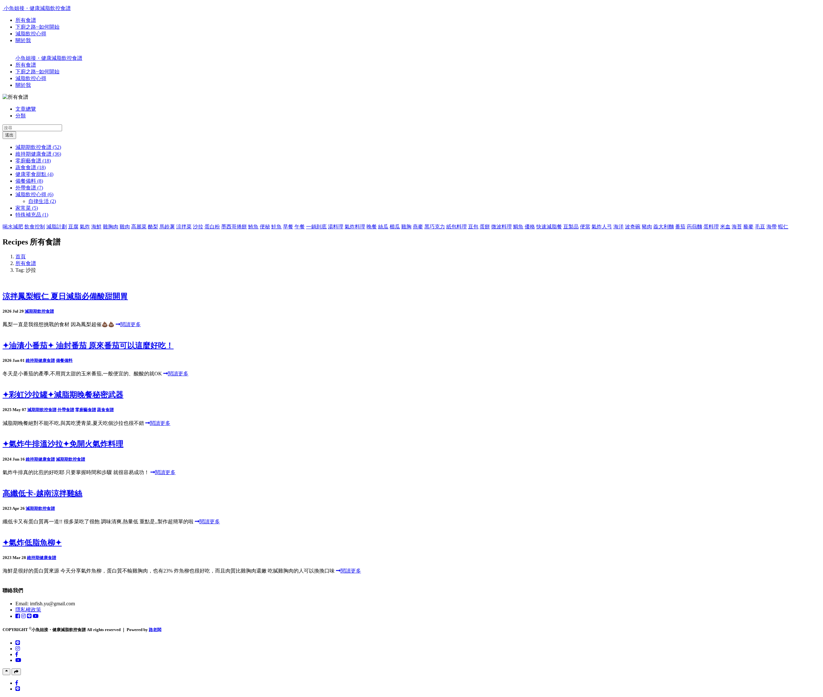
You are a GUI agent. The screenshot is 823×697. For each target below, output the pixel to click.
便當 (585, 226)
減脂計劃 (56, 226)
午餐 (299, 226)
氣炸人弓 (602, 226)
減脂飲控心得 (30, 33)
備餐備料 (64, 360)
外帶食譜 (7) (29, 187)
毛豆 (760, 226)
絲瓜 (383, 226)
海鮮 (96, 226)
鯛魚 (518, 226)
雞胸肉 (110, 226)
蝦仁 (783, 226)
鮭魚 (276, 226)
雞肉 (125, 226)
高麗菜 (139, 226)
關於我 (23, 40)
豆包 (473, 226)
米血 (725, 226)
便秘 (265, 226)
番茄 (680, 226)
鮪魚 (253, 226)
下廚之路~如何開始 (37, 27)
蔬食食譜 (105, 409)
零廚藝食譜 (85, 409)
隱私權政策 (28, 609)
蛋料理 (711, 226)
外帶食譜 (66, 409)
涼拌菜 (184, 226)
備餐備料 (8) (29, 181)
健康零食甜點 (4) (34, 174)
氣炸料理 (355, 226)
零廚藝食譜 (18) (33, 160)
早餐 (288, 226)
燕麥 (418, 226)
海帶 (771, 226)
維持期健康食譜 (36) (38, 154)
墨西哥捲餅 (234, 226)
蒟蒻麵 (694, 226)
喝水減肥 (13, 226)
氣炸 (85, 226)
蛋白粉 (212, 226)
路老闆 (155, 629)
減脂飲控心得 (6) (34, 194)
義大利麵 (663, 226)
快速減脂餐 (549, 226)
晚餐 (371, 226)
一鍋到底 (316, 226)
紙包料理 (456, 226)
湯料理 (335, 226)
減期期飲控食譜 (39, 311)
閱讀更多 (130, 324)
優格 (530, 226)
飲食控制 (34, 226)
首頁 (20, 256)
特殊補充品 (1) (31, 214)
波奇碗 (632, 226)
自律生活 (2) (42, 201)
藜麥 (748, 226)
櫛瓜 (395, 226)
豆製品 (571, 226)
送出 (9, 135)
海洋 (618, 226)
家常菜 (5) (26, 208)
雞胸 (406, 226)
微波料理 (501, 226)
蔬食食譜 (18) (30, 167)
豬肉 (647, 226)
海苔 (737, 226)
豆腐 (73, 226)
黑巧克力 (434, 226)
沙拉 (198, 226)
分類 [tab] (20, 115)
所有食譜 (25, 20)
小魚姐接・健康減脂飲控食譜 (37, 8)
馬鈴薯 (167, 226)
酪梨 (153, 226)
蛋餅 (485, 226)
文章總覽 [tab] (25, 109)
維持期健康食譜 (40, 360)
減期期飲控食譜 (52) (38, 147)
